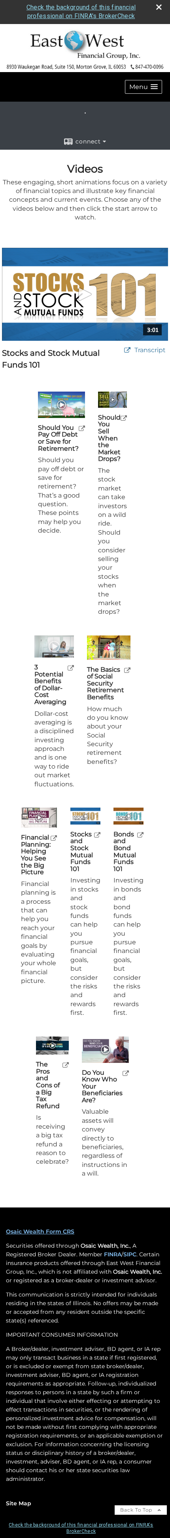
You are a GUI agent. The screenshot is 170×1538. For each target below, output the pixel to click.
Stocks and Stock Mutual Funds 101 (81, 852)
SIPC (129, 1254)
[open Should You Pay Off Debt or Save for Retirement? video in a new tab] (82, 428)
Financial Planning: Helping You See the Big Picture (36, 855)
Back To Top (137, 1510)
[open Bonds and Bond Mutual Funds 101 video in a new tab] (140, 834)
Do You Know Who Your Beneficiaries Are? (102, 1086)
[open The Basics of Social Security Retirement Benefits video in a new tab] (127, 670)
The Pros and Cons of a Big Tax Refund (48, 1085)
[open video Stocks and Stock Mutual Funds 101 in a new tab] (127, 350)
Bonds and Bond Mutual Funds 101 (124, 852)
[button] (143, 87)
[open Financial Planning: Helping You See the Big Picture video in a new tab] (54, 837)
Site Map (18, 1503)
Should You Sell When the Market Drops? (109, 438)
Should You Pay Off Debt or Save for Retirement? (58, 438)
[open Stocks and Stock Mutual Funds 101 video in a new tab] (97, 834)
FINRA (112, 1254)
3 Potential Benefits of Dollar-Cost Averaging (50, 685)
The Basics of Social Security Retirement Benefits (105, 683)
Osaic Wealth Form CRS (40, 1231)
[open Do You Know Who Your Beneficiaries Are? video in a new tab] (126, 1073)
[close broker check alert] (159, 7)
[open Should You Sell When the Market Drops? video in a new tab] (124, 418)
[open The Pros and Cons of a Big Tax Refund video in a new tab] (65, 1064)
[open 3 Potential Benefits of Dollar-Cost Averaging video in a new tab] (71, 667)
